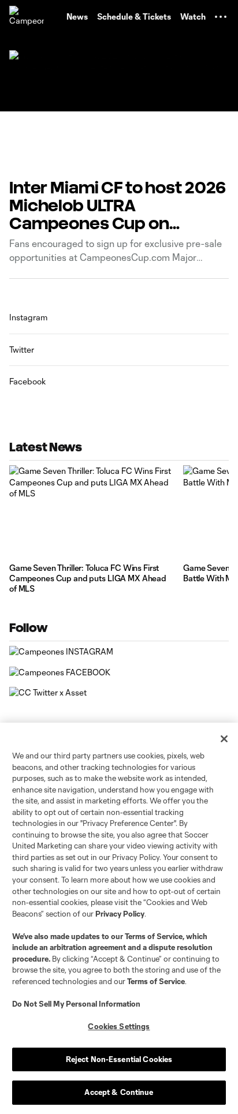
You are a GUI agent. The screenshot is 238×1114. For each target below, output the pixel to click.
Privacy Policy (119, 913)
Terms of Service (154, 936)
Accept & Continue (118, 1092)
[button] (220, 16)
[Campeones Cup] (26, 17)
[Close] (224, 739)
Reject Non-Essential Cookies (119, 1059)
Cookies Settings (119, 1026)
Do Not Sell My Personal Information (76, 1003)
